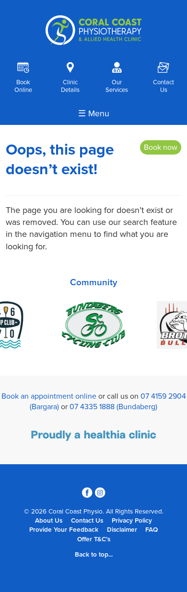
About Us (48, 521)
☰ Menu (93, 114)
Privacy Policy (132, 521)
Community (93, 282)
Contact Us (87, 521)
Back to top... (94, 554)
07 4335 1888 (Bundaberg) (113, 407)
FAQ (151, 530)
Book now (160, 147)
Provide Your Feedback (63, 530)
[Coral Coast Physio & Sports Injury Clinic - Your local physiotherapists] (93, 42)
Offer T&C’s (93, 539)
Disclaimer (122, 530)
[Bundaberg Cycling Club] (93, 326)
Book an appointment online (48, 396)
